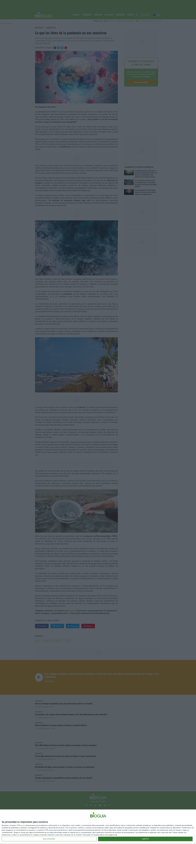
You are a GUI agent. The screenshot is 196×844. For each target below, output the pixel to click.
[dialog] (98, 827)
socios (23, 825)
